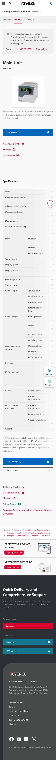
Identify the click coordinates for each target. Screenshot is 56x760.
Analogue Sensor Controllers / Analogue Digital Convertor (27, 511)
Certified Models (16, 702)
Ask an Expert (10, 504)
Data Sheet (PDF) (11, 144)
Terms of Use (14, 715)
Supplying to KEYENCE (18, 720)
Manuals (7, 149)
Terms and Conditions (18, 711)
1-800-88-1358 (12, 650)
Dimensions (9, 154)
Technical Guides (11, 487)
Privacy (12, 707)
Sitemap (12, 724)
